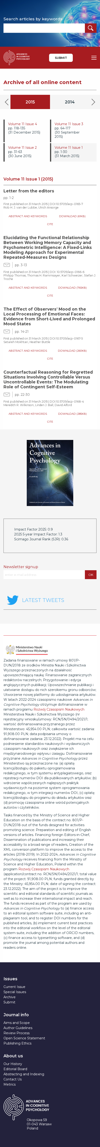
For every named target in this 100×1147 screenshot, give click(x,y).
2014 (70, 101)
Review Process (16, 1033)
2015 (30, 101)
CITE (50, 224)
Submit (61, 58)
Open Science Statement (24, 1038)
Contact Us (12, 1079)
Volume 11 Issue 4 (22, 124)
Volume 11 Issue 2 (22, 147)
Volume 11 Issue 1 (69, 147)
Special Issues (14, 992)
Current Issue (14, 987)
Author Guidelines (17, 1028)
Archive (9, 997)
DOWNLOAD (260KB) (72, 350)
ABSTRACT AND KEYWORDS (28, 216)
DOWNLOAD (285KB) (72, 413)
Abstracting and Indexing (23, 1074)
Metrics (9, 1084)
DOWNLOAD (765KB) (72, 287)
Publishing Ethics (17, 1043)
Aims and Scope (16, 1023)
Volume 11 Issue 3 (69, 124)
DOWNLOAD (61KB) (72, 216)
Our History (12, 1064)
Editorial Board (15, 1069)
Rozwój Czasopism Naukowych (58, 709)
